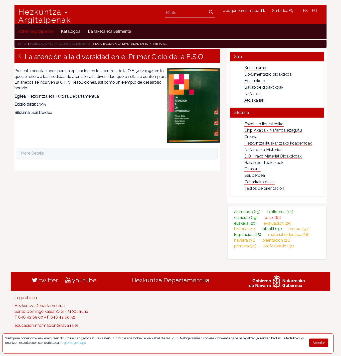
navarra (244, 240)
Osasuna (252, 169)
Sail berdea (254, 175)
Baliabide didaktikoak (263, 87)
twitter (47, 280)
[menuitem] (35, 31)
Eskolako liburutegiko (264, 124)
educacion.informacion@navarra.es (46, 325)
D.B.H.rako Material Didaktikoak (273, 156)
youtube (83, 280)
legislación (247, 234)
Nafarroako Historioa (263, 149)
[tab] (277, 56)
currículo (246, 217)
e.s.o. (273, 217)
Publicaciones (41, 43)
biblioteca (280, 211)
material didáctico (289, 234)
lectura (299, 228)
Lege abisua (25, 297)
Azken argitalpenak (74, 43)
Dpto (22, 43)
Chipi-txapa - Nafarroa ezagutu (273, 130)
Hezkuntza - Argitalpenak (44, 16)
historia (244, 228)
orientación (276, 240)
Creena (250, 136)
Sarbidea (280, 10)
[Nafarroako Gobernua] (277, 280)
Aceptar (319, 343)
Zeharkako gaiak (259, 181)
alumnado (247, 211)
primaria (245, 246)
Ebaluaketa (254, 80)
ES (305, 10)
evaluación (278, 223)
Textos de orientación (264, 188)
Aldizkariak (254, 100)
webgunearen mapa (241, 10)
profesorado (278, 246)
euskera (245, 223)
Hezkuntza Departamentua (170, 280)
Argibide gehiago (73, 343)
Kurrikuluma (255, 67)
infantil (272, 228)
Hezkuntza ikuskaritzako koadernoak (278, 143)
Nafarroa (252, 93)
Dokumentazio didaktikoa (268, 74)
